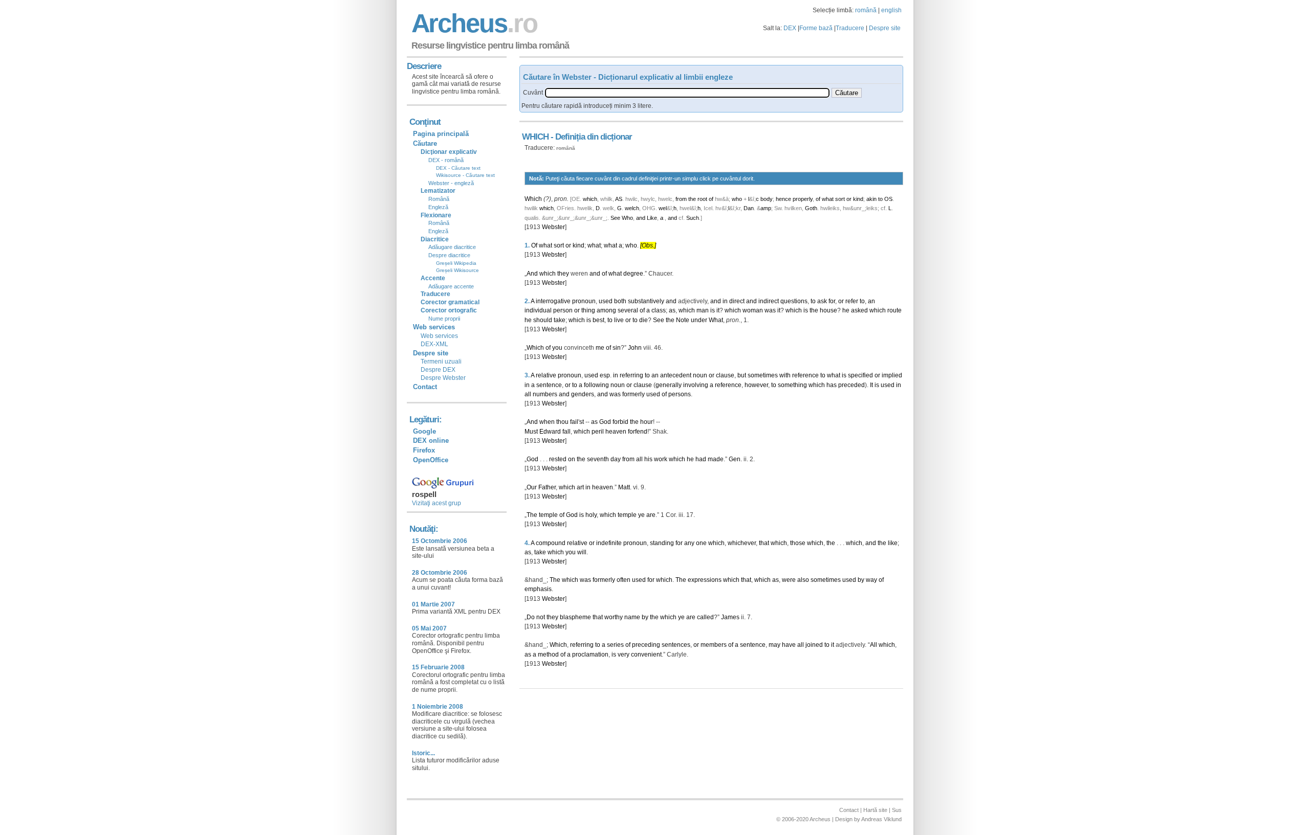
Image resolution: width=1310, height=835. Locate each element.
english (891, 10)
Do (531, 617)
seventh (598, 459)
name (632, 617)
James (730, 617)
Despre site (885, 28)
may (774, 644)
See (615, 218)
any (689, 543)
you (557, 347)
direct (737, 301)
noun (700, 375)
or (849, 199)
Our (532, 487)
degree (633, 273)
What (716, 320)
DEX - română (446, 160)
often (623, 579)
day (615, 459)
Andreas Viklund (881, 819)
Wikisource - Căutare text (465, 175)
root (702, 199)
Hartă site (875, 810)
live (619, 320)
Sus (897, 810)
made (716, 459)
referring (631, 375)
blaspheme (575, 617)
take (559, 320)
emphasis (538, 589)
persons (679, 394)
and (640, 218)
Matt (624, 487)
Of (534, 245)
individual (538, 310)
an (871, 301)
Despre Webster (443, 377)
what (828, 199)
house (828, 310)
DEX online (431, 440)
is (712, 310)
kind (858, 199)
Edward (550, 431)
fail (574, 421)
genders (582, 394)
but (741, 375)
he (845, 310)
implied (892, 375)
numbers (545, 394)
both (620, 301)
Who (627, 218)
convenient (646, 654)
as (672, 310)
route (894, 310)
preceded (851, 385)
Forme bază (816, 28)
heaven (615, 431)
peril (598, 431)
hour (646, 421)
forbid (620, 421)
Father (547, 487)
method (548, 654)
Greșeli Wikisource (457, 270)
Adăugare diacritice (452, 247)
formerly (633, 394)
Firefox (424, 450)
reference (805, 375)
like (893, 543)
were (789, 579)
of (711, 199)
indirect (768, 301)
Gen (734, 459)
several (628, 310)
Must (531, 431)
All (873, 644)
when (547, 421)
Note (682, 320)
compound (550, 543)
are (651, 514)
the (692, 199)
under (699, 320)
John (635, 347)
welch (632, 208)
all (528, 394)
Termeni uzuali (441, 361)
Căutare (425, 143)
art (580, 487)
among (606, 310)
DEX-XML (434, 344)
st (581, 421)
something (792, 385)
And (532, 273)
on (571, 459)
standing (662, 543)
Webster (553, 227)
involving (695, 385)
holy (591, 514)
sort (840, 199)
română (866, 10)
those (797, 543)
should (542, 320)
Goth (811, 208)
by (861, 579)
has (831, 385)
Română (438, 199)
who (737, 199)
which (590, 199)
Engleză (438, 207)
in (725, 301)
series (615, 644)
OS (888, 199)
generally (669, 385)
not (540, 617)
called (705, 617)
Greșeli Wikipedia (456, 263)
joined (814, 644)
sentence (549, 385)
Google (424, 431)
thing (588, 310)
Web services (439, 336)
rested (557, 459)
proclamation (590, 654)
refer (851, 301)
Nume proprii (444, 318)
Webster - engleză (451, 183)
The (532, 514)
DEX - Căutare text (458, 168)
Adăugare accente (451, 286)
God (605, 421)
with (785, 375)
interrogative (553, 301)
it (717, 310)
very (623, 654)
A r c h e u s (472, 23)
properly (803, 199)
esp (605, 375)
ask (822, 301)
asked (859, 310)
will (581, 552)
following (596, 385)
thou (562, 421)
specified (860, 375)
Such (692, 218)
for (831, 301)
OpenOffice (430, 460)
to (880, 199)
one (701, 543)
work (660, 459)
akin (871, 199)
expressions (705, 579)
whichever (742, 543)
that (764, 543)
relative (546, 375)
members (714, 644)
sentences (676, 644)
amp (765, 208)
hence (783, 199)
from (681, 199)
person (563, 310)
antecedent (675, 375)
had (700, 459)
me (600, 347)
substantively (646, 301)
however (756, 385)
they (563, 273)
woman (753, 310)
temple (548, 514)
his (648, 459)
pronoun (584, 301)
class (658, 310)
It (871, 385)
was (770, 310)
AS (618, 199)
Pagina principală (441, 134)
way (871, 579)
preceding (646, 644)
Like (652, 218)
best (598, 320)
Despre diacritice (449, 255)
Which (533, 198)
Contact (425, 387)
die (643, 320)
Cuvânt (533, 92)
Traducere (850, 28)
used (606, 301)
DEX (789, 28)
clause (725, 375)
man (702, 310)
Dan (749, 208)
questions (793, 301)
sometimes (763, 375)
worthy (613, 617)
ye (641, 514)
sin (617, 347)
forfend (637, 431)
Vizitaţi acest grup (436, 503)
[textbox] (687, 93)
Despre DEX (438, 369)
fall (566, 431)
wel (663, 208)
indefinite (609, 543)
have (789, 644)
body (766, 199)
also (803, 579)
